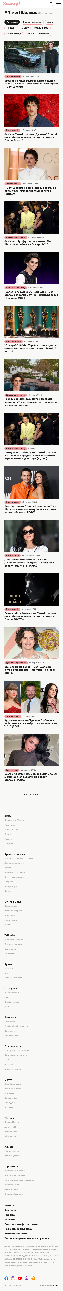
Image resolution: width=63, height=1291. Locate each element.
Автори (9, 1205)
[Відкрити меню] (58, 3)
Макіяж (7, 868)
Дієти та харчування (16, 663)
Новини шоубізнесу (15, 238)
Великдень (9, 1103)
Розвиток (44, 34)
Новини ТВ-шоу (11, 1122)
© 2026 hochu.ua (12, 1286)
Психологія (9, 1031)
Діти (6, 1007)
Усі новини (12, 22)
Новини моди (12, 502)
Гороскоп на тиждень (14, 1176)
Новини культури (12, 1156)
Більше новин (31, 795)
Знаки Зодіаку (11, 1190)
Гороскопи (11, 1166)
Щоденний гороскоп (14, 1194)
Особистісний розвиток (16, 1026)
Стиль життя (41, 28)
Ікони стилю (12, 770)
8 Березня (9, 1094)
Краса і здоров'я (32, 22)
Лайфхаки (9, 954)
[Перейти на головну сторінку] (11, 3)
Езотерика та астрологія (16, 1051)
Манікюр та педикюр (14, 873)
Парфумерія (12, 130)
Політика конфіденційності (22, 1224)
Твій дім (10, 28)
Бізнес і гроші (10, 1022)
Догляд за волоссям (14, 863)
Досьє (7, 834)
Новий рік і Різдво (12, 1089)
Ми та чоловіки (11, 993)
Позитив (8, 1065)
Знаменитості (13, 77)
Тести (7, 1060)
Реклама (9, 1219)
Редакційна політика (18, 1229)
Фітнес (7, 891)
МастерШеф (10, 1132)
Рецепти (8, 969)
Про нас (9, 1215)
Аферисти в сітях (13, 1136)
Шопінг (7, 925)
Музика (8, 839)
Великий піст (10, 1098)
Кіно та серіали (13, 342)
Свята (8, 1080)
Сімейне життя (11, 1002)
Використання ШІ (15, 1233)
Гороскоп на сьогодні (14, 1171)
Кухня (8, 964)
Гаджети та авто (12, 1069)
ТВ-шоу (24, 28)
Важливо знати (11, 1036)
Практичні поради (13, 911)
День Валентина (12, 1084)
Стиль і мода (13, 34)
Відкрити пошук (51, 4)
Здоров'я (8, 882)
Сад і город (10, 949)
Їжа (6, 973)
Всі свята (8, 1108)
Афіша (30, 34)
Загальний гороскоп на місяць (19, 1180)
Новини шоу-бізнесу (14, 820)
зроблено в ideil (49, 1286)
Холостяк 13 (10, 1127)
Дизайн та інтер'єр (15, 395)
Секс (6, 998)
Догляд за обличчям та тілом (18, 859)
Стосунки (10, 988)
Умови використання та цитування (26, 1238)
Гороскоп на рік (11, 1185)
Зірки (50, 22)
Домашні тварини (13, 944)
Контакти (10, 1210)
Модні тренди (11, 920)
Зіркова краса (13, 184)
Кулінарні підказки (13, 978)
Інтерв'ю (8, 844)
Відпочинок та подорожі (16, 1055)
